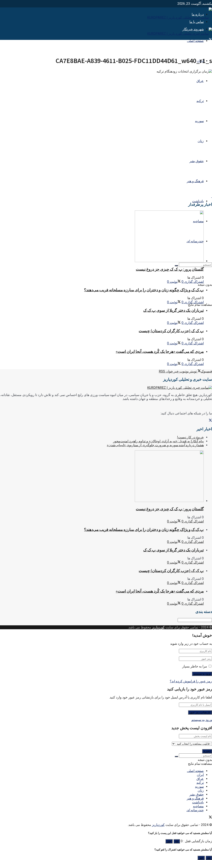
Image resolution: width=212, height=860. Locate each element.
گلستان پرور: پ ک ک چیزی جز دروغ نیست (170, 269)
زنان (201, 141)
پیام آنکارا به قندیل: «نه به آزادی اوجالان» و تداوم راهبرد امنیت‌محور (158, 441)
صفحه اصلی (195, 41)
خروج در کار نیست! (190, 437)
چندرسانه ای (195, 810)
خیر (169, 841)
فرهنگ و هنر (195, 181)
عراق (200, 81)
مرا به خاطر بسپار (194, 666)
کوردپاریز (158, 627)
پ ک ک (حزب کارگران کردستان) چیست (171, 330)
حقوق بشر (196, 161)
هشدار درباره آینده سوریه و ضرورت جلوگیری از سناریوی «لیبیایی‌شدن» (155, 445)
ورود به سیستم (201, 720)
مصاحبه (198, 806)
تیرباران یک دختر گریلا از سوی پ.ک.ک (173, 310)
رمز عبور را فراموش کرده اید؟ (191, 681)
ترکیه (200, 101)
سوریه (199, 121)
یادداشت (198, 201)
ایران (200, 775)
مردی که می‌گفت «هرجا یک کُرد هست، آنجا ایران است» (160, 351)
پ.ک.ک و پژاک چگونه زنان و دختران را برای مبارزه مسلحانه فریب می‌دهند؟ (144, 290)
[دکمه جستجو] (176, 265)
